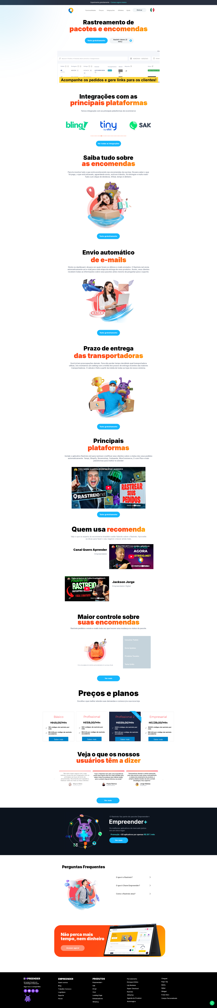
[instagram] (33, 991)
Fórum (60, 999)
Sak (94, 986)
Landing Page (97, 995)
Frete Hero (165, 995)
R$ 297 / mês (133, 834)
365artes (130, 995)
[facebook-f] (25, 991)
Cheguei (164, 978)
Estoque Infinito (132, 982)
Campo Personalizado (169, 998)
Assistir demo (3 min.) (120, 40)
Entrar (139, 10)
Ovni (94, 992)
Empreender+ (97, 982)
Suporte (61, 995)
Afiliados (121, 10)
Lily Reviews (131, 985)
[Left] (54, 779)
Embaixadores (98, 998)
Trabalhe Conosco (64, 989)
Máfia (163, 985)
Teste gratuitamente (96, 40)
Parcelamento (132, 979)
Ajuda (128, 10)
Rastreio (130, 992)
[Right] (163, 779)
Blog (59, 986)
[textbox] (108, 2)
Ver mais (108, 678)
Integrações (111, 10)
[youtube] (29, 991)
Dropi (94, 989)
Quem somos (63, 982)
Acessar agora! (72, 948)
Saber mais (58, 739)
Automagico (131, 1001)
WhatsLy (96, 1002)
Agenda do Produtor (134, 998)
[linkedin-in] (37, 991)
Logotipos (61, 992)
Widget (164, 991)
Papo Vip (164, 982)
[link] (152, 10)
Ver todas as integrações (108, 143)
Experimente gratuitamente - (108, 2)
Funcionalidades (90, 10)
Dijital (163, 988)
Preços (101, 10)
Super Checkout (133, 988)
